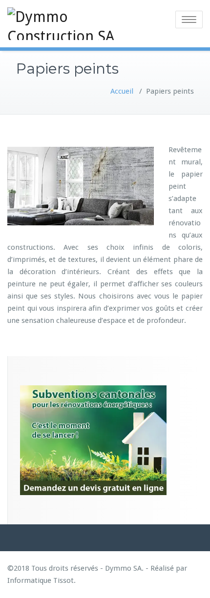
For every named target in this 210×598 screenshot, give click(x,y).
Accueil (121, 91)
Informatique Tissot (40, 580)
